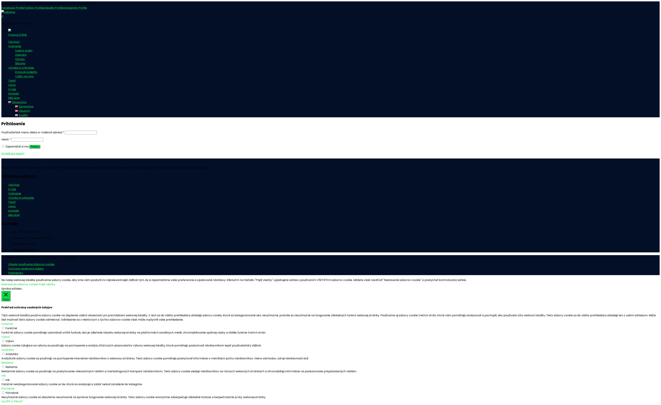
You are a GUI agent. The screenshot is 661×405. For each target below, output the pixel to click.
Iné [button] (3, 376)
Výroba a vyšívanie (21, 198)
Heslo (6, 139)
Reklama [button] (7, 363)
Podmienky (15, 273)
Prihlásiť (35, 146)
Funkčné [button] (7, 324)
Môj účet (14, 215)
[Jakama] (8, 12)
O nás (12, 189)
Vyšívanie (14, 194)
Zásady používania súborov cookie (31, 264)
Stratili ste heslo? (12, 154)
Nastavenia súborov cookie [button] (19, 284)
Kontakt (13, 211)
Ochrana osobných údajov (26, 269)
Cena (11, 206)
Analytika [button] (7, 350)
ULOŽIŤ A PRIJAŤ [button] (12, 401)
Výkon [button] (5, 337)
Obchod (13, 185)
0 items (17, 35)
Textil (11, 202)
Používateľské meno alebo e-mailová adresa (32, 132)
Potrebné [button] (7, 389)
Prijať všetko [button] (47, 284)
